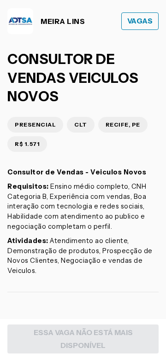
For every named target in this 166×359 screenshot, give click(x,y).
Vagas (140, 21)
